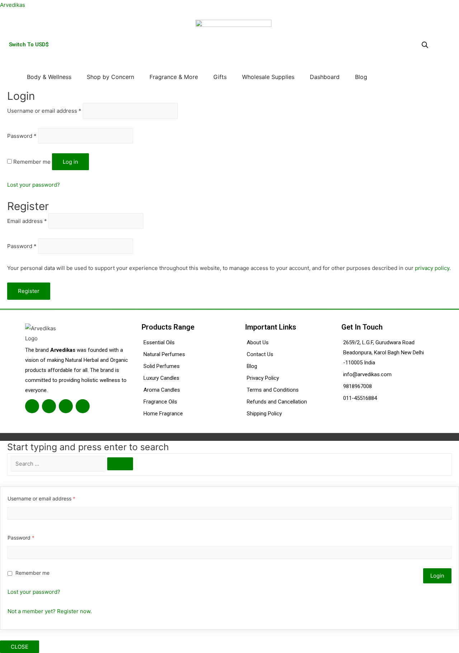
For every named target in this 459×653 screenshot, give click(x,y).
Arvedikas (12, 4)
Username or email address (44, 110)
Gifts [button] (220, 76)
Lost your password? (33, 184)
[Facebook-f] (32, 406)
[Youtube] (83, 406)
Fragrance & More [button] (174, 76)
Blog (361, 76)
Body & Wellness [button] (49, 76)
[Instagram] (66, 406)
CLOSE (19, 646)
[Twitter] (49, 406)
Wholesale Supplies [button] (268, 76)
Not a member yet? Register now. (50, 611)
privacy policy (432, 268)
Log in (70, 161)
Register (28, 291)
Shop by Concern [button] (110, 76)
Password (22, 135)
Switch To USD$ (29, 44)
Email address (27, 221)
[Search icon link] (381, 76)
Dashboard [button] (325, 76)
